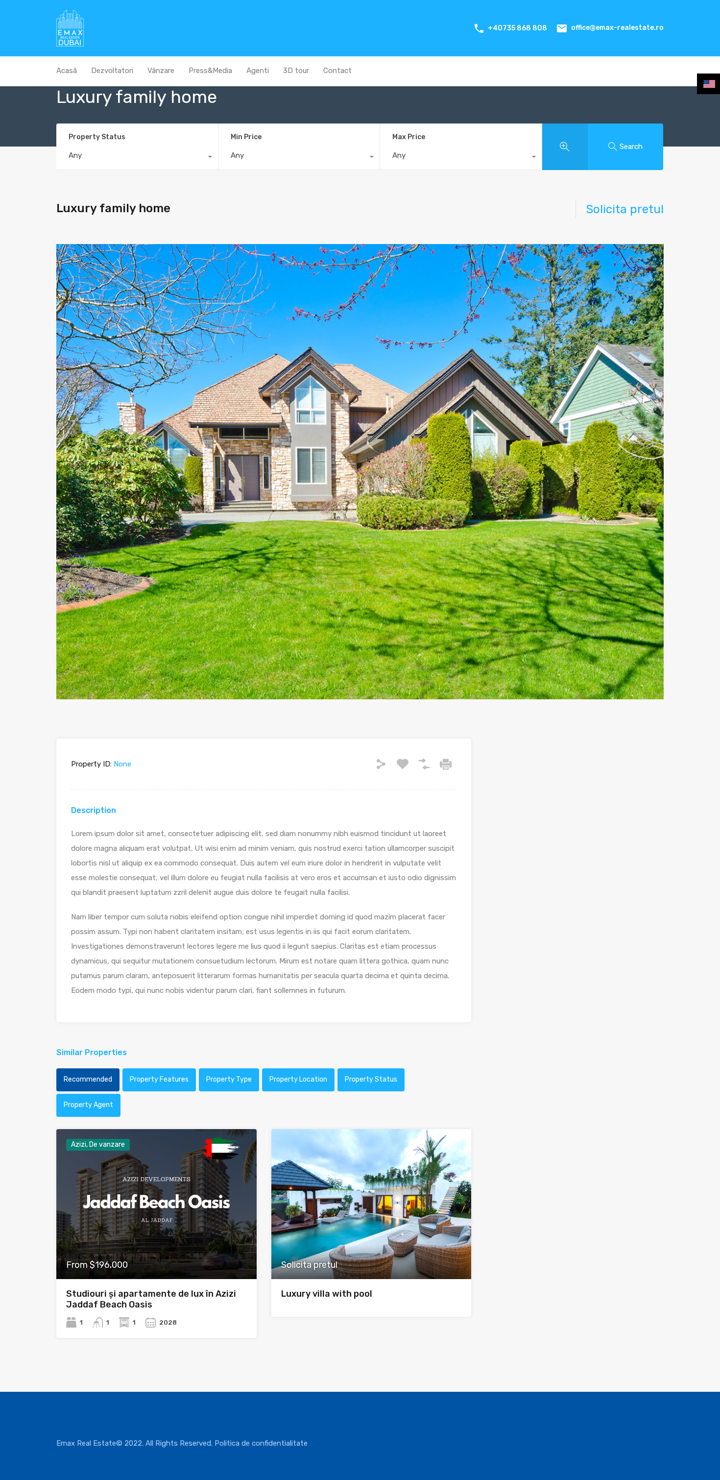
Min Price (246, 137)
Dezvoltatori (112, 70)
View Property (156, 1249)
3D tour (296, 70)
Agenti (257, 70)
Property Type (229, 1079)
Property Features (159, 1079)
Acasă (66, 70)
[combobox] (137, 158)
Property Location (298, 1079)
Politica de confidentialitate (261, 1443)
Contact (337, 70)
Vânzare (160, 70)
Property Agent (88, 1105)
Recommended (88, 1079)
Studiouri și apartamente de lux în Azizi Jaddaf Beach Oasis (151, 1299)
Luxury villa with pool (326, 1293)
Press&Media (210, 70)
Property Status (97, 137)
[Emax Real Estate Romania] (70, 42)
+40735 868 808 (517, 28)
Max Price (408, 137)
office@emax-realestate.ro (617, 28)
